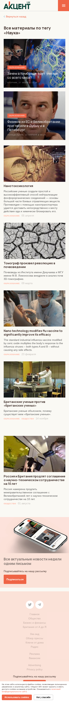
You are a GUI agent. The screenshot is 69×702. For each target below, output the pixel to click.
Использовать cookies (17, 697)
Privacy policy (35, 669)
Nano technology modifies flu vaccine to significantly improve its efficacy (33, 333)
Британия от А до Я (34, 626)
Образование (12, 216)
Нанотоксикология (18, 186)
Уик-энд (34, 634)
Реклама (34, 653)
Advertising (34, 665)
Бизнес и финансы (34, 622)
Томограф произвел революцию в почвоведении (29, 265)
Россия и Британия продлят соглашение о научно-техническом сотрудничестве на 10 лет (34, 480)
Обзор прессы (34, 638)
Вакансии (34, 658)
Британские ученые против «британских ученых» (24, 404)
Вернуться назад (16, 16)
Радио (34, 646)
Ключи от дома (35, 642)
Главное (35, 614)
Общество (28, 419)
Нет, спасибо (43, 697)
